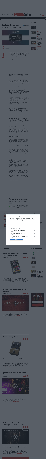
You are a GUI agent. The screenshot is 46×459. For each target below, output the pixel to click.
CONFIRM (16, 239)
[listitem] (23, 228)
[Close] (38, 216)
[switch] (34, 230)
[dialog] (23, 229)
